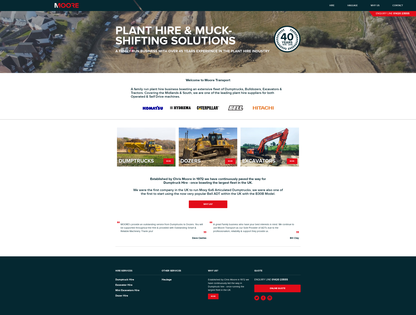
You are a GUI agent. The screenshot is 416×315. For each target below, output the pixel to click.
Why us (375, 5)
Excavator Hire (123, 285)
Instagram (269, 298)
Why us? (208, 204)
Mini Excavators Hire (127, 290)
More (168, 161)
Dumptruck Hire (124, 279)
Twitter (256, 298)
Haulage (352, 5)
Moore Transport (67, 5)
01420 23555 (401, 13)
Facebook (263, 298)
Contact (397, 5)
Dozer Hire (121, 295)
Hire (331, 5)
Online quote (277, 288)
